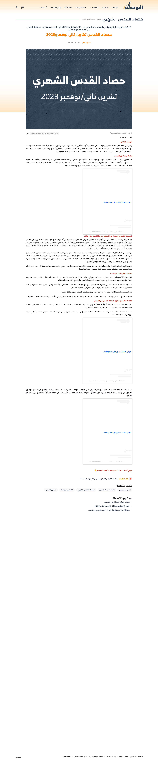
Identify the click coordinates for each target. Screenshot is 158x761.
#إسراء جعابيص (125, 490)
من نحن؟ (105, 7)
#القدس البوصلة (67, 490)
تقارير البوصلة (81, 7)
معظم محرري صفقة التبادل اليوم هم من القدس (109, 510)
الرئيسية (115, 7)
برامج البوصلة (56, 7)
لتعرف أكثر (68, 7)
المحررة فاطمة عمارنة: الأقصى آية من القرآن (112, 506)
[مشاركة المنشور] (79, 42)
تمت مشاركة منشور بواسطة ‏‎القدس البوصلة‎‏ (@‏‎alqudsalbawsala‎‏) (108, 231)
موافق (18, 757)
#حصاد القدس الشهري (86, 490)
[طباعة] (69, 42)
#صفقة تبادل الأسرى (106, 490)
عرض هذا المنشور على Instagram (117, 202)
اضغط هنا (123, 479)
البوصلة (95, 7)
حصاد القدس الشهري (88, 19)
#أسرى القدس (51, 490)
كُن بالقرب (43, 7)
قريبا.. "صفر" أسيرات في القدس (117, 502)
